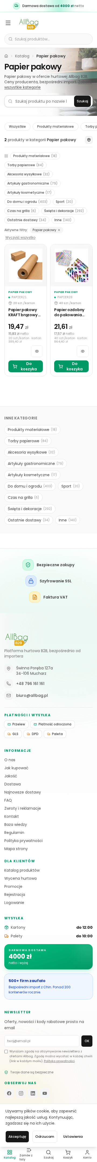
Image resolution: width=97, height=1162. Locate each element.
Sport (64, 201)
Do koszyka (29, 366)
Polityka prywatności (23, 840)
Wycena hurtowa (20, 878)
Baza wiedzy (15, 824)
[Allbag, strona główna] (28, 22)
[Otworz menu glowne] (8, 23)
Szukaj (82, 101)
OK (87, 1041)
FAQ (8, 800)
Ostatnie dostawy (26, 220)
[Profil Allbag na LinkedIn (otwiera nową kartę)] (33, 1093)
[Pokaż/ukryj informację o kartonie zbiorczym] (89, 140)
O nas (9, 760)
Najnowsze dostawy (22, 792)
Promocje (13, 886)
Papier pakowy (44, 230)
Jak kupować (16, 768)
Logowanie (14, 902)
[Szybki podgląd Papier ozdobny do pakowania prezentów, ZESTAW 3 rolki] (83, 351)
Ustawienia (73, 1136)
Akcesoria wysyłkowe (28, 174)
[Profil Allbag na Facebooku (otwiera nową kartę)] (9, 1093)
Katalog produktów (22, 870)
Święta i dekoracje (64, 210)
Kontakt (11, 816)
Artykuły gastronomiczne (32, 183)
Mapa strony (16, 848)
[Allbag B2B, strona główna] (16, 638)
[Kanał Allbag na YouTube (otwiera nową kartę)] (45, 1093)
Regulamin (14, 832)
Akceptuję (17, 1136)
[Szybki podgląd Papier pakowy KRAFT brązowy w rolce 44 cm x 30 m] (37, 351)
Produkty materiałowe (55, 126)
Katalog (22, 56)
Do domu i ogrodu (27, 201)
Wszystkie (17, 126)
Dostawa (12, 784)
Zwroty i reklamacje (22, 808)
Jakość (10, 776)
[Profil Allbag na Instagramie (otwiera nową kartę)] (21, 1093)
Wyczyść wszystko (20, 237)
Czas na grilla (21, 210)
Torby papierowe (25, 165)
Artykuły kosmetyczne (29, 192)
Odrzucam (44, 1136)
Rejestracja (14, 894)
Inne (63, 220)
